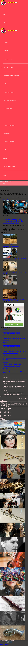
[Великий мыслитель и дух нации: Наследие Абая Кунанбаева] (10, 271)
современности (14, 404)
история (3, 401)
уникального (24, 404)
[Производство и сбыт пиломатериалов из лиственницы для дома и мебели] (10, 243)
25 (2, 415)
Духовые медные (9, 92)
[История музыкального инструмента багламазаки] (12, 478)
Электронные (8, 108)
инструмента (21, 398)
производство (5, 404)
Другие (7, 149)
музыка (24, 401)
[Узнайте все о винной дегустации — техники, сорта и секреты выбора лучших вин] (12, 507)
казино (8, 401)
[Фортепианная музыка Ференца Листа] (12, 624)
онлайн (19, 403)
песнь (1, 404)
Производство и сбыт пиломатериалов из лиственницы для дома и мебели (13, 245)
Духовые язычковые (10, 141)
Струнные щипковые (10, 125)
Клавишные (8, 116)
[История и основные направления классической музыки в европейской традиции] (10, 298)
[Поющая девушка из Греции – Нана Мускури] (12, 448)
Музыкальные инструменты (11, 75)
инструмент (14, 398)
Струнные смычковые (10, 83)
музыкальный (15, 403)
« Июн (1, 418)
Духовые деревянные (10, 100)
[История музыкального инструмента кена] (12, 610)
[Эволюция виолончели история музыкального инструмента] (12, 566)
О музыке (5, 50)
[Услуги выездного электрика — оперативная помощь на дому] (10, 284)
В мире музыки (8, 59)
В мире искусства (8, 67)
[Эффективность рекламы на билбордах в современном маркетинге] (12, 434)
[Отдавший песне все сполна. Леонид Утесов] (12, 551)
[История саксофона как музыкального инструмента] (12, 492)
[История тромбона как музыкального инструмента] (12, 522)
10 (0, 412)
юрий (6, 405)
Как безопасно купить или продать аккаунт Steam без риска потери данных (13, 221)
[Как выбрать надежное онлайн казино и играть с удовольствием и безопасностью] (12, 580)
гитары (4, 398)
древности (7, 398)
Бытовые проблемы (10, 166)
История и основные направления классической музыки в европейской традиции (14, 300)
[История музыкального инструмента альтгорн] (12, 639)
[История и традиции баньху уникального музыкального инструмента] (12, 463)
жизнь (10, 398)
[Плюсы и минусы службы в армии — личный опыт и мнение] (10, 257)
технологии (19, 404)
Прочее (5, 158)
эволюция (2, 405)
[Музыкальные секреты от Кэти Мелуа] (12, 536)
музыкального (6, 403)
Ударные (7, 133)
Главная (2, 187)
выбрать (1, 398)
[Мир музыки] (9, 5)
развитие (9, 404)
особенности (24, 403)
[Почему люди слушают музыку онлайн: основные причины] (12, 595)
